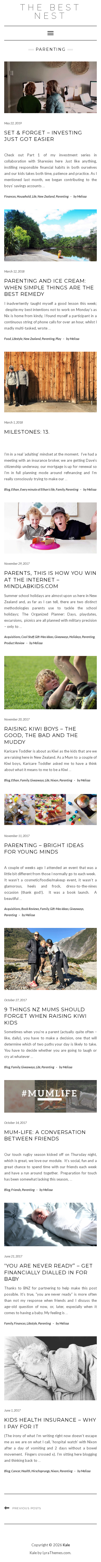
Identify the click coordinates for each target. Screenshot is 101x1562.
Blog (7, 489)
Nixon (54, 780)
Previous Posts (26, 1508)
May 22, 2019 (13, 123)
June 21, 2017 (13, 1256)
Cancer (15, 1471)
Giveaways (61, 637)
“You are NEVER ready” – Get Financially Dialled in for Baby (48, 1272)
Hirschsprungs (40, 1471)
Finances (10, 196)
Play (58, 338)
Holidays (75, 637)
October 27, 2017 (15, 1000)
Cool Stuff (27, 637)
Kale (66, 1545)
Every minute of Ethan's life (37, 489)
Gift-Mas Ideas (44, 637)
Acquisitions (12, 637)
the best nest (50, 12)
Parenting (62, 196)
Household (24, 196)
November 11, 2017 (16, 836)
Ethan (15, 489)
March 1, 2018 (13, 422)
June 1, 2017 (12, 1410)
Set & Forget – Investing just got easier (43, 136)
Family (60, 489)
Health (25, 1471)
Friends (16, 1189)
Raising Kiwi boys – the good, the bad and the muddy (41, 735)
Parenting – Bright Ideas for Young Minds (44, 848)
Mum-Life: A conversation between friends (45, 1135)
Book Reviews (30, 909)
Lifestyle (17, 338)
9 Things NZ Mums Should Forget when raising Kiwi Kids (45, 1016)
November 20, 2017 (16, 719)
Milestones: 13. (27, 432)
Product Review (14, 643)
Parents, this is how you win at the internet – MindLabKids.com (50, 579)
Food (7, 338)
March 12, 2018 (14, 271)
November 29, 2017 (16, 563)
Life (34, 196)
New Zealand (46, 196)
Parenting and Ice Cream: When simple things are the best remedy (49, 287)
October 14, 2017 (15, 1122)
